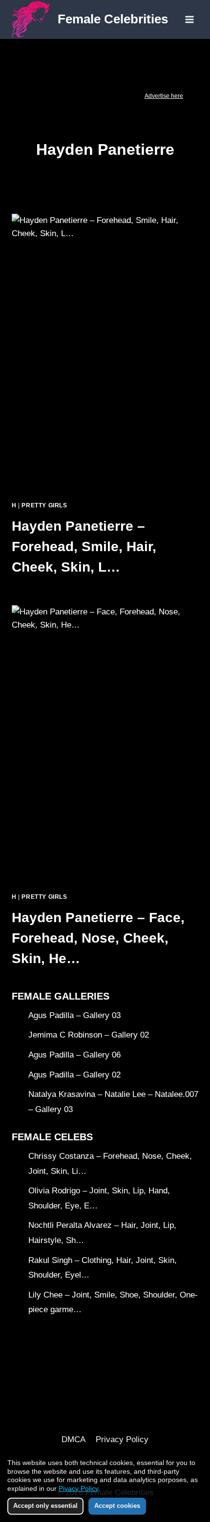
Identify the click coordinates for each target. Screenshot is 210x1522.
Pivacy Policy (78, 1488)
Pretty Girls (44, 505)
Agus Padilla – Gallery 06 (74, 1054)
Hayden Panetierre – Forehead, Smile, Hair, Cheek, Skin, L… (84, 547)
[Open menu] (189, 19)
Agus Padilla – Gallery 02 (74, 1074)
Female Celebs (52, 1137)
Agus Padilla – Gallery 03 (74, 1015)
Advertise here (164, 96)
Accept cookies (117, 1505)
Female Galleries (60, 996)
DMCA (73, 1439)
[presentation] (105, 353)
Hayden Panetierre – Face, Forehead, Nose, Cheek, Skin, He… (98, 938)
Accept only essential (45, 1505)
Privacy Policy (122, 1439)
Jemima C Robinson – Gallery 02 (88, 1034)
